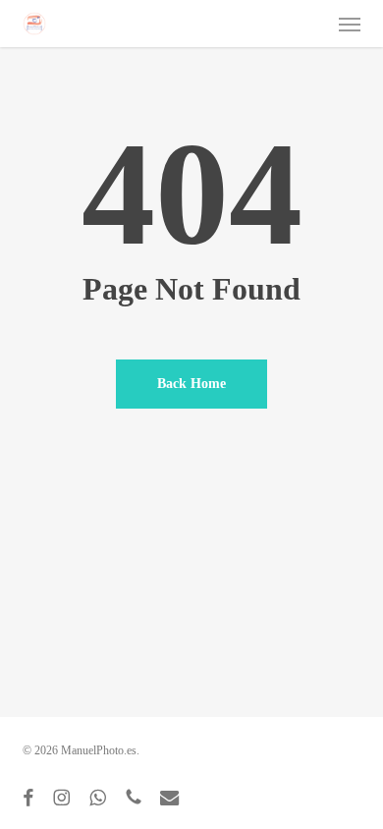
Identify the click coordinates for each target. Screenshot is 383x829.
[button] (349, 23)
